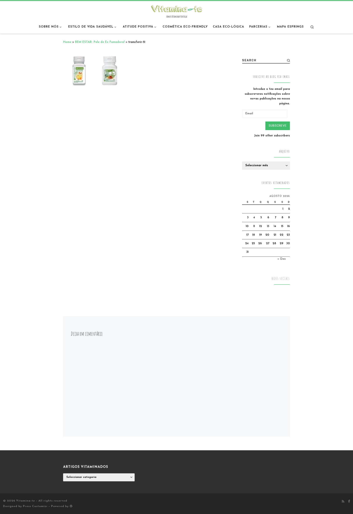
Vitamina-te (25, 501)
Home (67, 42)
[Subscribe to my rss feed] (343, 501)
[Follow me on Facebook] (349, 501)
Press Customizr (35, 506)
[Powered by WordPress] (71, 506)
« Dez (281, 259)
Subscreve (278, 125)
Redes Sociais (281, 279)
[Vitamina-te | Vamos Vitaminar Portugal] (176, 8)
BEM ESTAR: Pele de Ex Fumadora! (100, 42)
